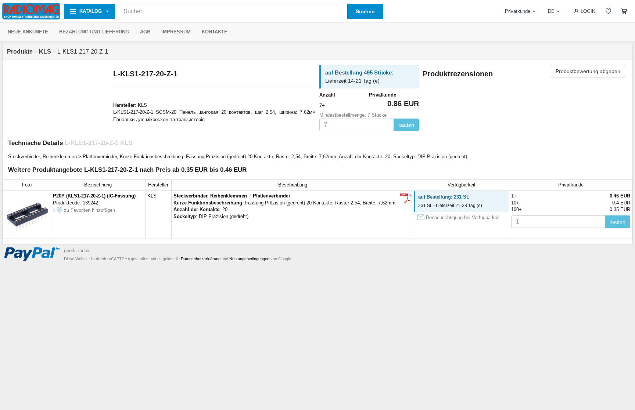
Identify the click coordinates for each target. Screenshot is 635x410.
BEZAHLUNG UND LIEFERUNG (94, 32)
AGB (145, 32)
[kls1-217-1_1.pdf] (406, 198)
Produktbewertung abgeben (588, 71)
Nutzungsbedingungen (249, 259)
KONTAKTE (214, 32)
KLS (142, 105)
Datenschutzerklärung (200, 259)
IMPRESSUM (176, 32)
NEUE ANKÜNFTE (28, 32)
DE (551, 11)
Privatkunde (517, 11)
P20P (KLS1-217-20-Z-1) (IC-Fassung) (94, 196)
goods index (77, 250)
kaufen (406, 125)
